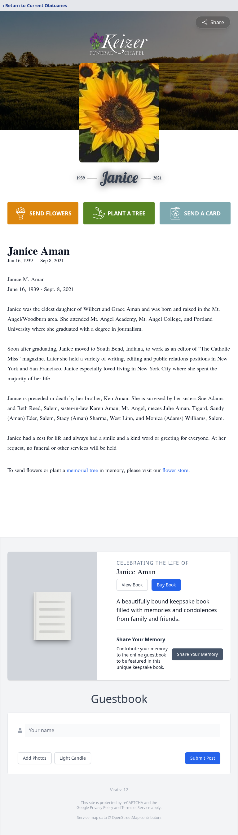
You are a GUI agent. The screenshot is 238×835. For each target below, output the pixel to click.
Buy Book (166, 585)
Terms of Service (135, 807)
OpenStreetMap (125, 817)
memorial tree (82, 470)
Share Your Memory (197, 654)
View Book (132, 585)
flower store (175, 470)
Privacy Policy (101, 807)
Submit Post (202, 758)
